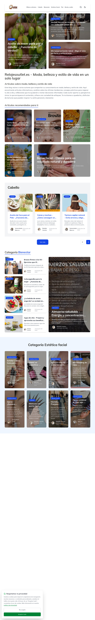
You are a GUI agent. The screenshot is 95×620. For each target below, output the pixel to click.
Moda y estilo (69, 7)
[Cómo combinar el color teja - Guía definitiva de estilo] (80, 409)
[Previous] (82, 242)
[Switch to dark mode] (85, 7)
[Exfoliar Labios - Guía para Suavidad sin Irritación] (14, 369)
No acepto (22, 610)
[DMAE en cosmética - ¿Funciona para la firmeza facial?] (36, 369)
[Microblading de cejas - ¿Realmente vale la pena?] (80, 369)
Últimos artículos (31, 7)
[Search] (81, 7)
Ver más (42, 242)
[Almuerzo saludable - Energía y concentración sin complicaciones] (69, 294)
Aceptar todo (22, 614)
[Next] (88, 242)
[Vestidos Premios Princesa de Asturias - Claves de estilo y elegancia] (58, 409)
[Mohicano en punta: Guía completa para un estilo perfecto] (36, 409)
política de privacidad (10, 605)
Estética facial (55, 7)
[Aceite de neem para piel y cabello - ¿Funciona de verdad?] (25, 41)
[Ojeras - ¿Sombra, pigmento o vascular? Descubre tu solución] (14, 409)
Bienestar (47, 7)
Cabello (40, 7)
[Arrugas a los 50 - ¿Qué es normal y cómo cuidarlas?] (58, 369)
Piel (62, 7)
